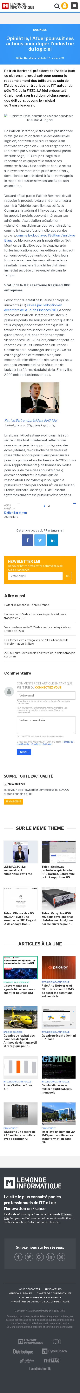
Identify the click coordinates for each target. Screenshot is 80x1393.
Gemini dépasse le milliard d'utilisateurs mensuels (57, 1089)
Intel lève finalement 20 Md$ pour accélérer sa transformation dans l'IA (58, 1137)
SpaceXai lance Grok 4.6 (17, 1087)
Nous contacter (29, 1289)
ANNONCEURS (53, 1289)
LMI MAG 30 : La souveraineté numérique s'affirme (17, 870)
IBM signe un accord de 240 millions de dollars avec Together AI (19, 1135)
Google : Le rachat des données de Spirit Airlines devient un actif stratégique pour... (20, 1041)
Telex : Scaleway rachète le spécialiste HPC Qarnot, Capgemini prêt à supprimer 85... (58, 872)
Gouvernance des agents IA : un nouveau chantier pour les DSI (19, 989)
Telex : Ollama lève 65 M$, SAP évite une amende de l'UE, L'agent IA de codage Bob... (20, 919)
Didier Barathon (15, 512)
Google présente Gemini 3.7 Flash (59, 1037)
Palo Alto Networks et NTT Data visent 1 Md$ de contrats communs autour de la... (58, 991)
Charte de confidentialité (54, 1293)
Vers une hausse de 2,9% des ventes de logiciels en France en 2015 (37, 629)
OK (68, 576)
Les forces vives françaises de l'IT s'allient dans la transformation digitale (36, 641)
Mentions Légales (20, 1293)
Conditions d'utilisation (41, 744)
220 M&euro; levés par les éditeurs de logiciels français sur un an (40, 654)
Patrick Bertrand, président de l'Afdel (30, 420)
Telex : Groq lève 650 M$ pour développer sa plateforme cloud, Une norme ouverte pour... (58, 919)
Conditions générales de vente (40, 1297)
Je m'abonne (13, 801)
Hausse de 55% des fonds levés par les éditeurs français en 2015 (35, 616)
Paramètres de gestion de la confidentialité (40, 1301)
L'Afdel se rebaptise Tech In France (26, 605)
